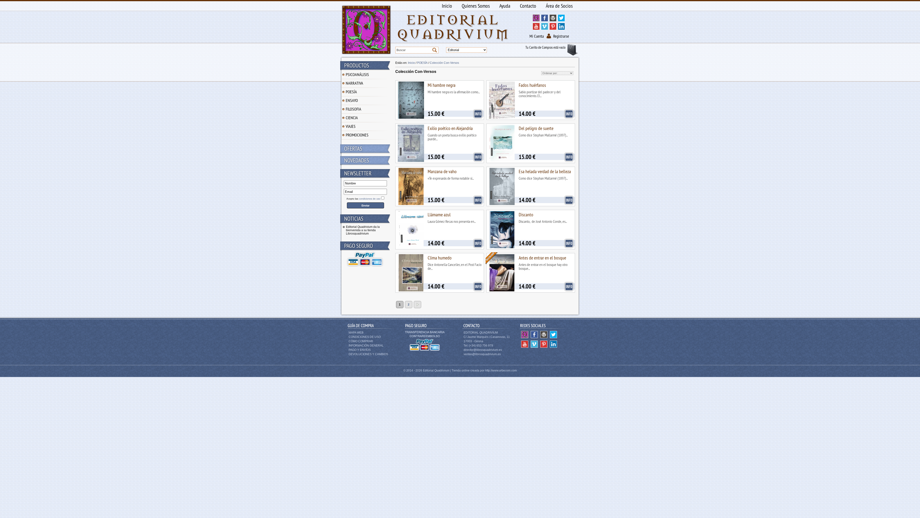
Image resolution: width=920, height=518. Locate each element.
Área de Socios (559, 5)
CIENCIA (352, 117)
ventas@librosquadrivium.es (482, 354)
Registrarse (561, 36)
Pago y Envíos (360, 350)
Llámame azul (439, 215)
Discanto (526, 215)
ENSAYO (352, 100)
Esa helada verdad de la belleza (545, 171)
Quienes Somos (476, 5)
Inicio (447, 5)
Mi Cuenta (536, 36)
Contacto (528, 5)
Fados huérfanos (532, 85)
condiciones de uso (369, 198)
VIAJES (351, 126)
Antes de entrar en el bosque (542, 258)
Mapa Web (356, 332)
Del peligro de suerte (536, 128)
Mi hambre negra (441, 85)
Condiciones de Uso (365, 337)
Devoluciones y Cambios (368, 354)
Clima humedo (440, 258)
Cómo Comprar (361, 341)
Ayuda (504, 5)
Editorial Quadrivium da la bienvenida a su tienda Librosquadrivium (363, 230)
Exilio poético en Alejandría (450, 128)
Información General (366, 345)
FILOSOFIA (353, 109)
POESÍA (351, 91)
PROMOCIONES (357, 135)
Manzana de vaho (442, 171)
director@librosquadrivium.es (483, 350)
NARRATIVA (354, 83)
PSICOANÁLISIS (357, 74)
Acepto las (363, 198)
